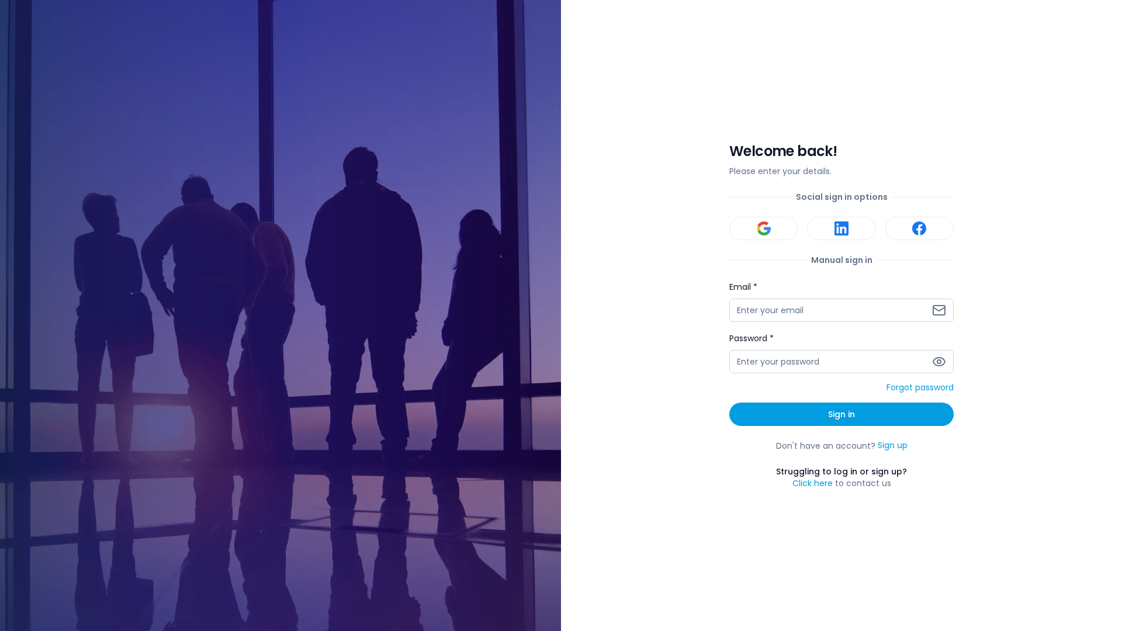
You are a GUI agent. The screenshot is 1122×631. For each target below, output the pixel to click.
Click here (812, 483)
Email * (743, 287)
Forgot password (920, 388)
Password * (751, 338)
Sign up (893, 446)
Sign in (841, 414)
